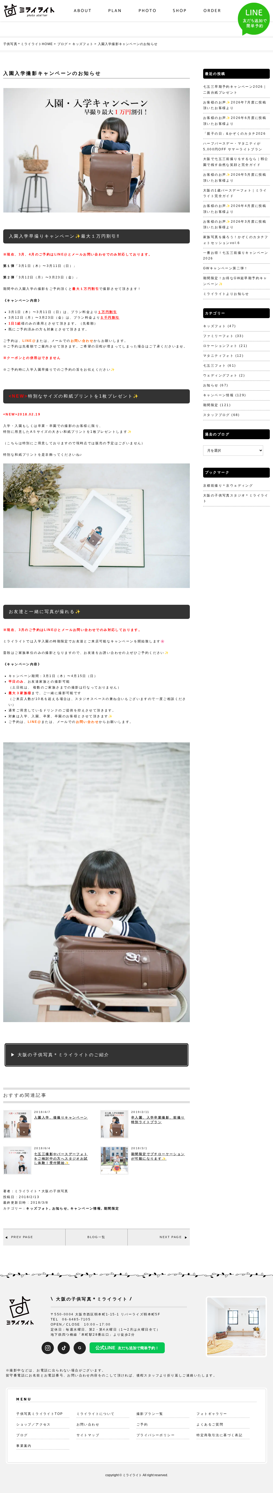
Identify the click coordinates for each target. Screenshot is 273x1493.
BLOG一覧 (96, 1237)
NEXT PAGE (171, 1237)
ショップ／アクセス (33, 1424)
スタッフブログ (216, 415)
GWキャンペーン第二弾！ (225, 268)
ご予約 (142, 1424)
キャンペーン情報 (85, 1208)
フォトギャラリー (211, 1414)
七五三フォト (214, 365)
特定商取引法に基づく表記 (219, 1435)
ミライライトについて (96, 1414)
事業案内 (24, 1446)
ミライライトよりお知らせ (226, 294)
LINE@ (29, 341)
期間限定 (111, 1208)
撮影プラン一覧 (149, 1414)
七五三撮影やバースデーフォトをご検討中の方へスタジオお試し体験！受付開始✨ (61, 1158)
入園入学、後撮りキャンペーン (61, 1117)
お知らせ (60, 1208)
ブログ (22, 1435)
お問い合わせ (82, 341)
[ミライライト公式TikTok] (64, 1348)
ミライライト (132, 1475)
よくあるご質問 (209, 1424)
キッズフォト (37, 1208)
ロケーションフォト (220, 346)
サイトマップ (88, 1435)
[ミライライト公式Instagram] (48, 1348)
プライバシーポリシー (155, 1435)
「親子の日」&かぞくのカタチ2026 (234, 133)
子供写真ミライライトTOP (39, 1414)
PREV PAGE (22, 1237)
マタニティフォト (218, 356)
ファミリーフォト (218, 336)
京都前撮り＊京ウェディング (228, 485)
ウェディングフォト (220, 375)
